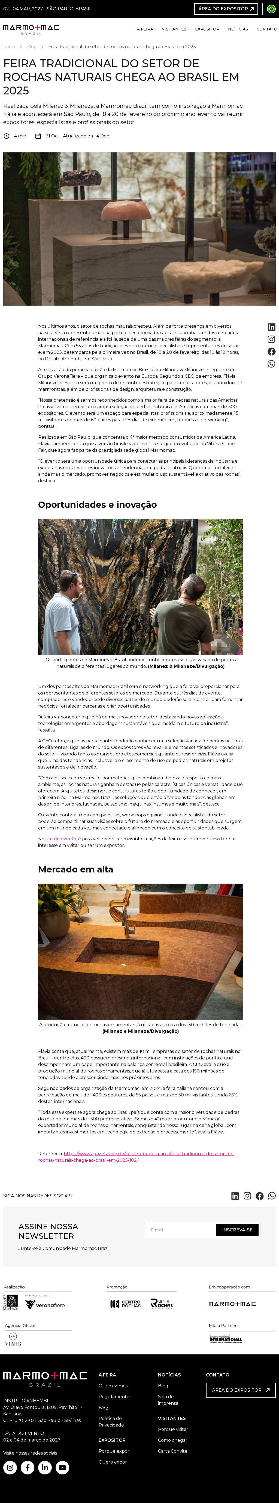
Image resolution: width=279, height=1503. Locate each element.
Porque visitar (173, 1429)
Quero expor (113, 1462)
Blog (163, 1385)
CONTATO (217, 1375)
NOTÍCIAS (169, 1375)
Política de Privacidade (111, 1422)
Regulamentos (115, 1396)
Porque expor (114, 1451)
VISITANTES (172, 1418)
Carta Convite (172, 1451)
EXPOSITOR (112, 1440)
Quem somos (113, 1385)
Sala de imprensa (168, 1400)
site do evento (61, 838)
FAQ (103, 1407)
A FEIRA (107, 1375)
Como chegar (172, 1440)
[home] (31, 29)
